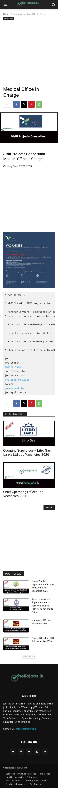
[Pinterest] (31, 104)
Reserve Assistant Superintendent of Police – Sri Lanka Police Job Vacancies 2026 (42, 605)
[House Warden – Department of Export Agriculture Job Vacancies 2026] (16, 586)
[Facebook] (16, 104)
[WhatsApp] (39, 104)
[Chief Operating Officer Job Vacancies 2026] (29, 475)
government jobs (16, 388)
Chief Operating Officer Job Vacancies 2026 (23, 494)
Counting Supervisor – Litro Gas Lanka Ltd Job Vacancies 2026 (27, 452)
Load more (28, 656)
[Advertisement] (29, 52)
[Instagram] (37, 752)
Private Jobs (16, 14)
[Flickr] (29, 752)
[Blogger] (13, 752)
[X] (24, 104)
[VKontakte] (45, 752)
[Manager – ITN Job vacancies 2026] (16, 625)
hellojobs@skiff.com (26, 728)
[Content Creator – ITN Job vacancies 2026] (16, 643)
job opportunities (17, 379)
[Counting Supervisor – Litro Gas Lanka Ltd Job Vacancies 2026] (29, 433)
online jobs (13, 366)
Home (6, 14)
